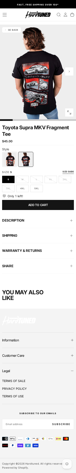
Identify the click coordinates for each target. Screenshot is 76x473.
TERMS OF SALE (13, 381)
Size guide (68, 171)
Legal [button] (6, 371)
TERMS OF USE (13, 396)
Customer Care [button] (13, 355)
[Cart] (72, 14)
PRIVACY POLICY (14, 388)
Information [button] (10, 340)
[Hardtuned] (19, 320)
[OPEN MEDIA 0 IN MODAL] (69, 112)
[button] (4, 14)
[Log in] (65, 14)
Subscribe (61, 424)
